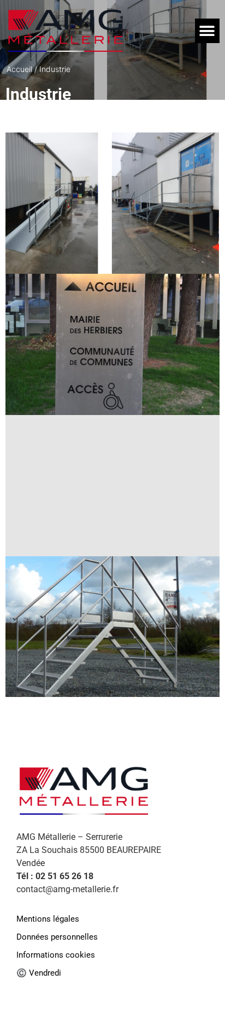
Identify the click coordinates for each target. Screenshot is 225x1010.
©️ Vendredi (38, 973)
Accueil (19, 69)
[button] (207, 31)
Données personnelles (57, 937)
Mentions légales (47, 919)
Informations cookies (55, 955)
